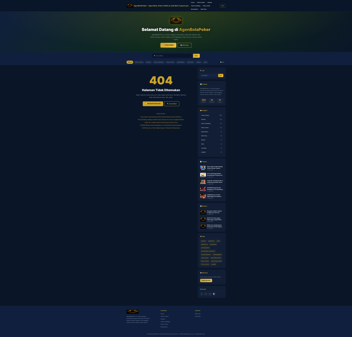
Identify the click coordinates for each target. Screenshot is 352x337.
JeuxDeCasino (206, 254)
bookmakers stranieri (208, 251)
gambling (211, 241)
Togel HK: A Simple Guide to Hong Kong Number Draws (161, 122)
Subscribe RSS (206, 280)
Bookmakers (194, 9)
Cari (196, 55)
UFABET (211, 152)
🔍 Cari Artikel (172, 104)
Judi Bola (211, 148)
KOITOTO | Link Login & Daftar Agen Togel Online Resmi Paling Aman (214, 218)
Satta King (203, 9)
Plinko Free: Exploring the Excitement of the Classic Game (214, 226)
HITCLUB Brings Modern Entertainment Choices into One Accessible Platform (161, 119)
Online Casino (201, 2)
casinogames (217, 254)
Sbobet (199, 62)
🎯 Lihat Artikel (168, 45)
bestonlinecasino (216, 258)
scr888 (213, 264)
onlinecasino (205, 248)
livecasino (213, 244)
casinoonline (204, 258)
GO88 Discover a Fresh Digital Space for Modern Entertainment (161, 128)
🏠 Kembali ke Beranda (153, 103)
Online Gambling (195, 5)
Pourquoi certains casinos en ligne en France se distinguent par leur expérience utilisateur (214, 211)
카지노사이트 (205, 264)
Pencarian (198, 316)
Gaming (209, 2)
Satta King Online (216, 261)
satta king (204, 244)
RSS (223, 5)
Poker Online (206, 5)
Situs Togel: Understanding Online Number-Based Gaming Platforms (161, 117)
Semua (130, 62)
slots (218, 241)
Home (192, 2)
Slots (205, 62)
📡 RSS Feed (184, 45)
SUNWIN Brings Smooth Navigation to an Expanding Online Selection (161, 125)
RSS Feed (197, 313)
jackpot (203, 241)
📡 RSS (222, 62)
